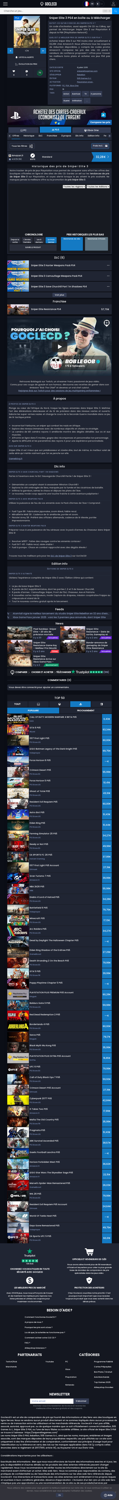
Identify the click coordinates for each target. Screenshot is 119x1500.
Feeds (107, 135)
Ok (59, 1495)
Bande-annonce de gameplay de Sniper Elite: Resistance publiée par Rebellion (97, 645)
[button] (113, 4)
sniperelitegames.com (87, 71)
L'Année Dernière (27, 240)
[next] (43, 51)
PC (63, 85)
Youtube (50, 1361)
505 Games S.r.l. (84, 78)
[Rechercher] (115, 11)
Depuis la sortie (15, 240)
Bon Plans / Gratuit (103, 1372)
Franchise (52, 135)
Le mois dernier (51, 240)
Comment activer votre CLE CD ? (40, 1337)
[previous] (10, 51)
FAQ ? (27, 1342)
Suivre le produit (33, 247)
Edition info (93, 135)
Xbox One (74, 85)
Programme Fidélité (103, 1361)
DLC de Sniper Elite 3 (61, 555)
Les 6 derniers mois (39, 240)
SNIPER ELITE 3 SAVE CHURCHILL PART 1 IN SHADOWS (33, 472)
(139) (106, 672)
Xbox (67, 1369)
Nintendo (69, 1384)
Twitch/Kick (11, 1361)
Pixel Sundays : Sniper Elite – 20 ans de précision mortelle (44, 632)
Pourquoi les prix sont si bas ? (39, 1327)
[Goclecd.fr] (48, 4)
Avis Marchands (101, 1377)
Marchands (11, 1366)
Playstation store (85, 82)
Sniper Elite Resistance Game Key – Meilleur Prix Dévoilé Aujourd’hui (45, 645)
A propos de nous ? (34, 1322)
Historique (29, 135)
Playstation (70, 1377)
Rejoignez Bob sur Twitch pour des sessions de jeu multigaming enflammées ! (59, 390)
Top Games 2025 (102, 1382)
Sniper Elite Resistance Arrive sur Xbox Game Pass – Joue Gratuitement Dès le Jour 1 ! (44, 659)
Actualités (106, 638)
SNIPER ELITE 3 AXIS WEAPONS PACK (26, 499)
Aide (109, 1495)
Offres (15, 135)
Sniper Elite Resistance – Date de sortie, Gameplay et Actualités (97, 632)
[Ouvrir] (5, 4)
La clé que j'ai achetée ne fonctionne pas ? (45, 1332)
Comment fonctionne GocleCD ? (40, 1317)
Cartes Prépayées (102, 1366)
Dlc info (79, 135)
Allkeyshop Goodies (103, 1387)
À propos (66, 135)
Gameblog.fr (15, 458)
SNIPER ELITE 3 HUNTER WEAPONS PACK (27, 525)
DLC (41, 135)
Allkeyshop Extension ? (35, 1348)
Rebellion (81, 74)
